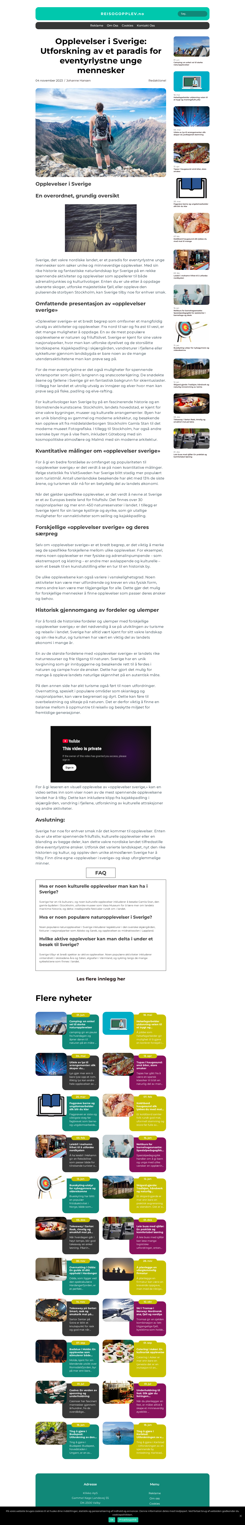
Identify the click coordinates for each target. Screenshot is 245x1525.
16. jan (148, 1137)
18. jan (81, 1424)
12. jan (148, 1178)
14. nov (80, 1301)
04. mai (81, 1056)
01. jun (81, 1014)
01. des (147, 1219)
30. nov (80, 1261)
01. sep (147, 1342)
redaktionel (157, 80)
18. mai (147, 1014)
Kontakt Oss (146, 25)
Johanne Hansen (78, 80)
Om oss (112, 25)
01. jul (80, 1383)
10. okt (148, 1301)
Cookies (127, 25)
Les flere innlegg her (101, 979)
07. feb (147, 1096)
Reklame (96, 25)
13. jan (80, 1178)
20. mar (81, 1096)
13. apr (148, 1056)
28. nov (147, 1261)
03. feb (80, 1137)
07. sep (80, 1342)
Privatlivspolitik (127, 1519)
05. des (80, 1219)
